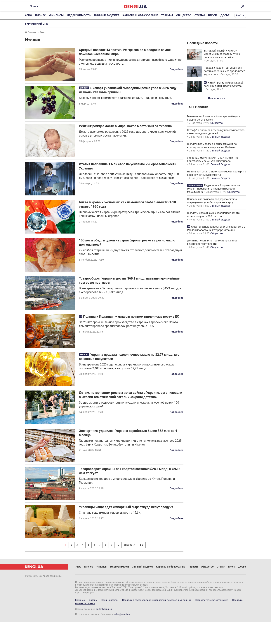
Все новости (216, 98)
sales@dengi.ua (122, 614)
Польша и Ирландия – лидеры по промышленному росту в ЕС (131, 316)
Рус (238, 15)
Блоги (212, 15)
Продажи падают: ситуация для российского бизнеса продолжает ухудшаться (224, 71)
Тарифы (167, 15)
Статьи (199, 15)
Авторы (93, 600)
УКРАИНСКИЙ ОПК (36, 23)
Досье (224, 15)
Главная (32, 32)
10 (117, 544)
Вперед (128, 544)
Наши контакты (109, 600)
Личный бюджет (106, 15)
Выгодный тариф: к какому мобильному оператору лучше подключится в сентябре (222, 54)
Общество (183, 15)
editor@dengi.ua (104, 609)
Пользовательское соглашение (211, 600)
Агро (28, 15)
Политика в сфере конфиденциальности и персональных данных (156, 600)
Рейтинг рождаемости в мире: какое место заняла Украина (125, 126)
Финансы (56, 15)
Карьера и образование (140, 15)
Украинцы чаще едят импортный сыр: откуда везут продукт (126, 507)
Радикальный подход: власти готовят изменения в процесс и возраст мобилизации (213, 188)
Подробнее (176, 69)
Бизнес (40, 15)
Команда (80, 600)
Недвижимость (79, 15)
